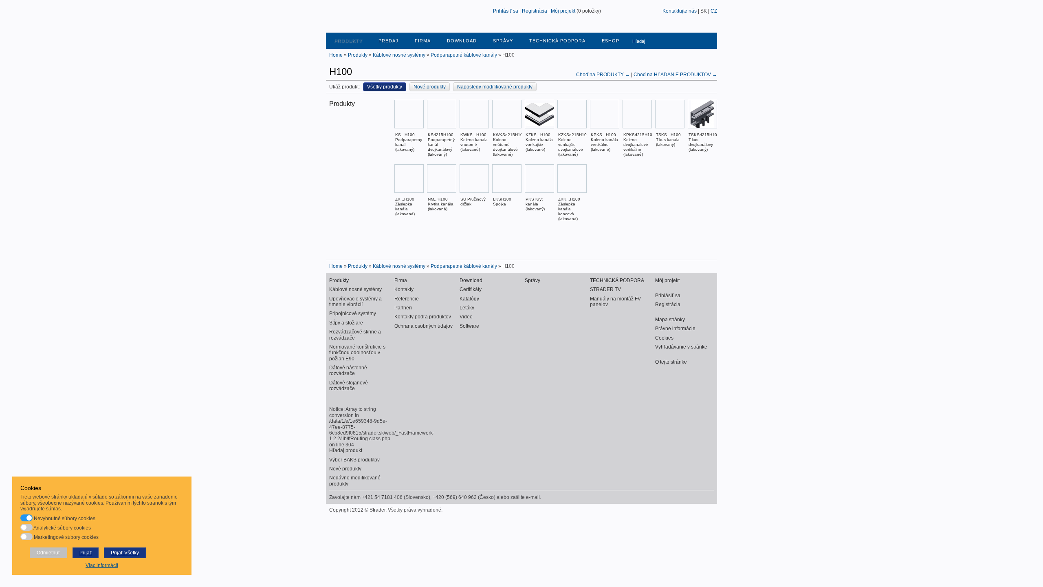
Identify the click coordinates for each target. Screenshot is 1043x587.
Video (466, 317)
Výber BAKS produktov (354, 460)
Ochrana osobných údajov (423, 326)
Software (469, 326)
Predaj (388, 40)
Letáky (467, 308)
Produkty (348, 40)
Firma (423, 40)
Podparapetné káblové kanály (464, 55)
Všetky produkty (384, 87)
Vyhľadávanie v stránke (681, 347)
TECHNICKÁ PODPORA (557, 40)
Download (462, 40)
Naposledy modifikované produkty (495, 87)
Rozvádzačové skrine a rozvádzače (355, 334)
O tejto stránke (671, 362)
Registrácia (534, 11)
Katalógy (469, 299)
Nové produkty (430, 87)
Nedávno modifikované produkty (355, 480)
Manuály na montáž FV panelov (615, 301)
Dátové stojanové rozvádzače (348, 385)
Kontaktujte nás (679, 11)
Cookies (664, 338)
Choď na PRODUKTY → (603, 74)
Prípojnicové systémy (352, 313)
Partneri (403, 308)
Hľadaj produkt (345, 450)
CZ (714, 11)
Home (336, 55)
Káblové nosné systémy (399, 55)
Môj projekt (563, 11)
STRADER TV (605, 289)
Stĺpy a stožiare (346, 323)
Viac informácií (102, 565)
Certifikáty (471, 289)
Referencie (406, 299)
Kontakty (404, 289)
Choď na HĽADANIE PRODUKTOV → (675, 74)
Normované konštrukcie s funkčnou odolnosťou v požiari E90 (357, 353)
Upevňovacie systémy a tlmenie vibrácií (355, 301)
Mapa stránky (670, 319)
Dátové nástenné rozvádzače (348, 370)
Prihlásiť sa (505, 11)
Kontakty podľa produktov (422, 317)
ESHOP (610, 40)
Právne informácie (675, 328)
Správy (503, 40)
